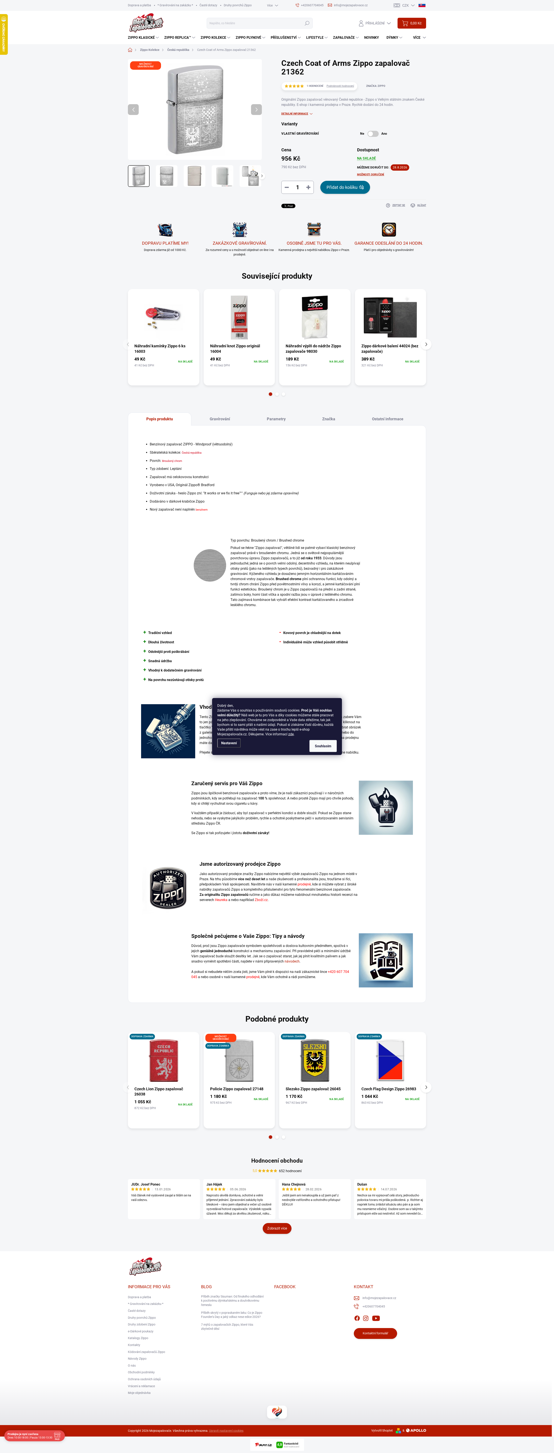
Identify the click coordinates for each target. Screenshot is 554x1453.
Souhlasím (323, 746)
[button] (270, 394)
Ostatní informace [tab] (387, 419)
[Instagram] (365, 1317)
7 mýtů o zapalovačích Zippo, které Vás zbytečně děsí (227, 1327)
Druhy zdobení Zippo (141, 1324)
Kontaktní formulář (375, 1333)
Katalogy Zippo (138, 1338)
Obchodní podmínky (141, 1372)
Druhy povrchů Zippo (238, 5)
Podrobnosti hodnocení (340, 85)
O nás (132, 1365)
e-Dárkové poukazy (140, 1331)
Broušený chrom (172, 461)
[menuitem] (144, 37)
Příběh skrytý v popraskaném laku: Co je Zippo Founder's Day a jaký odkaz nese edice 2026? (231, 1315)
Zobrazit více (277, 1228)
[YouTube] (376, 1317)
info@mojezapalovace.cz (379, 1298)
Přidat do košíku (342, 187)
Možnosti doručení (370, 174)
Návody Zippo (137, 1358)
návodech (292, 961)
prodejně (304, 884)
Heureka (221, 900)
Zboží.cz (261, 900)
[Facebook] (357, 1317)
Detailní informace (294, 113)
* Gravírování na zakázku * (175, 5)
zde (291, 734)
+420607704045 (373, 1306)
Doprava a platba (139, 5)
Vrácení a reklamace (141, 1386)
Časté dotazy (208, 5)
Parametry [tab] (276, 419)
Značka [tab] (328, 419)
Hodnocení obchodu (277, 1160)
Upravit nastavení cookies (226, 1430)
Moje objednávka (139, 1393)
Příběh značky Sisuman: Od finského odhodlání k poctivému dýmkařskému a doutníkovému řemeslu (232, 1301)
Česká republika (191, 452)
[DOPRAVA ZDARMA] (163, 1060)
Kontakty (134, 1345)
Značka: (375, 85)
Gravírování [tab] (220, 419)
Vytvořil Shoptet (382, 1430)
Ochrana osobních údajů (144, 1379)
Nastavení (229, 743)
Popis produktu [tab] (159, 419)
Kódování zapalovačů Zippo (146, 1352)
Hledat (307, 23)
